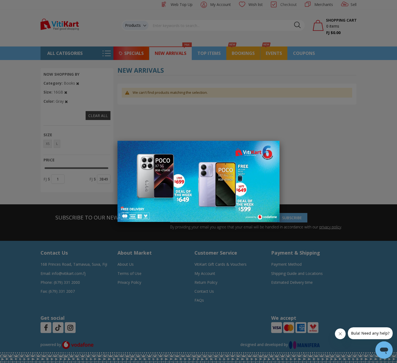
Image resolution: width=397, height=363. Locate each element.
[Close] (272, 148)
